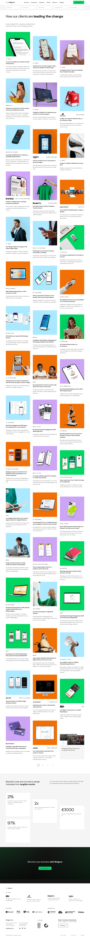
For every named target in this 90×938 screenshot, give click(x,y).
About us (54, 2)
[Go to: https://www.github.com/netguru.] (22, 928)
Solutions (41, 2)
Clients (48, 2)
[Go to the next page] (52, 765)
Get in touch (78, 2)
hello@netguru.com (10, 928)
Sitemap (82, 935)
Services (26, 2)
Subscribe (62, 925)
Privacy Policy (63, 935)
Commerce (34, 2)
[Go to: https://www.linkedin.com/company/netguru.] (25, 928)
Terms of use (73, 935)
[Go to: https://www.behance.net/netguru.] (20, 928)
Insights (61, 2)
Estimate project (44, 868)
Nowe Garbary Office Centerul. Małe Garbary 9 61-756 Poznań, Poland (11, 924)
